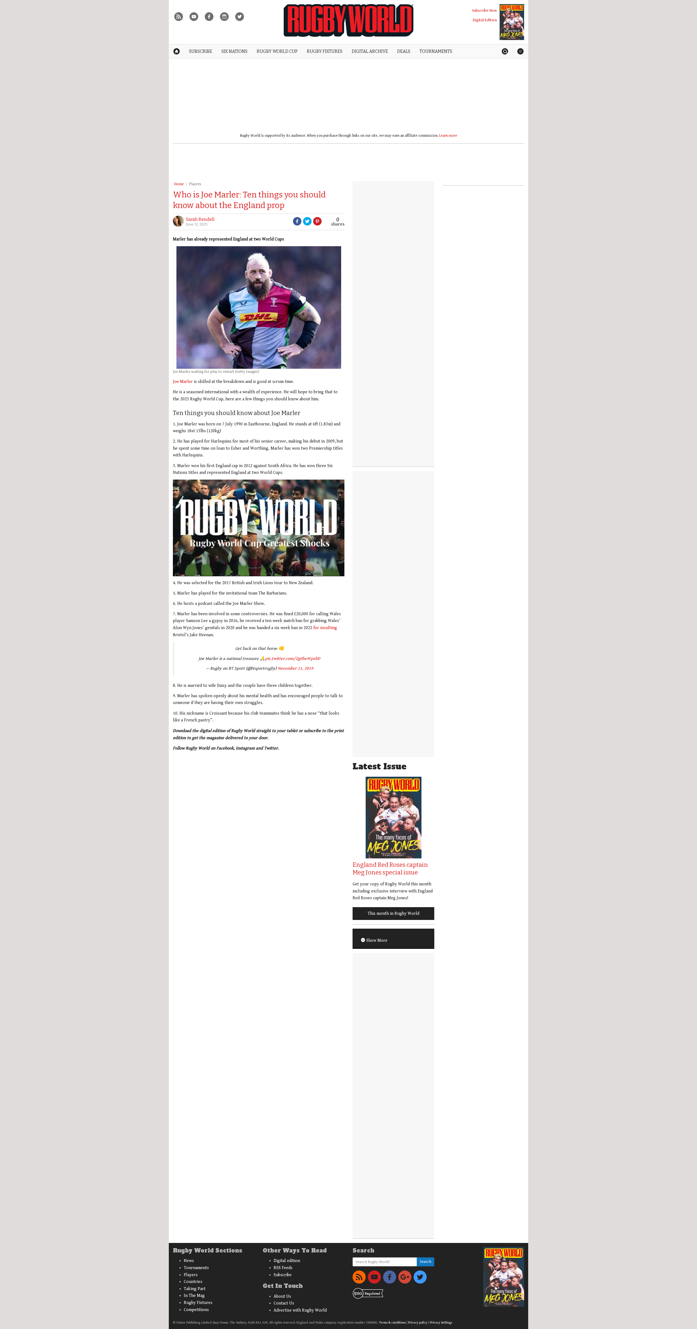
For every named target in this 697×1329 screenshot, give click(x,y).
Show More (376, 940)
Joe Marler (183, 381)
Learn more (448, 135)
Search (425, 1262)
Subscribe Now (484, 10)
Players (195, 184)
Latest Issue (379, 766)
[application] (258, 528)
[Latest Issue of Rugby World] (512, 22)
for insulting (325, 627)
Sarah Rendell (200, 219)
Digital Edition (485, 20)
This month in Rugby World (393, 913)
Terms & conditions (392, 1322)
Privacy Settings (441, 1322)
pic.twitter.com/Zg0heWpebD (292, 658)
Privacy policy (417, 1322)
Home (179, 184)
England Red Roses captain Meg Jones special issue (390, 868)
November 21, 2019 (295, 668)
